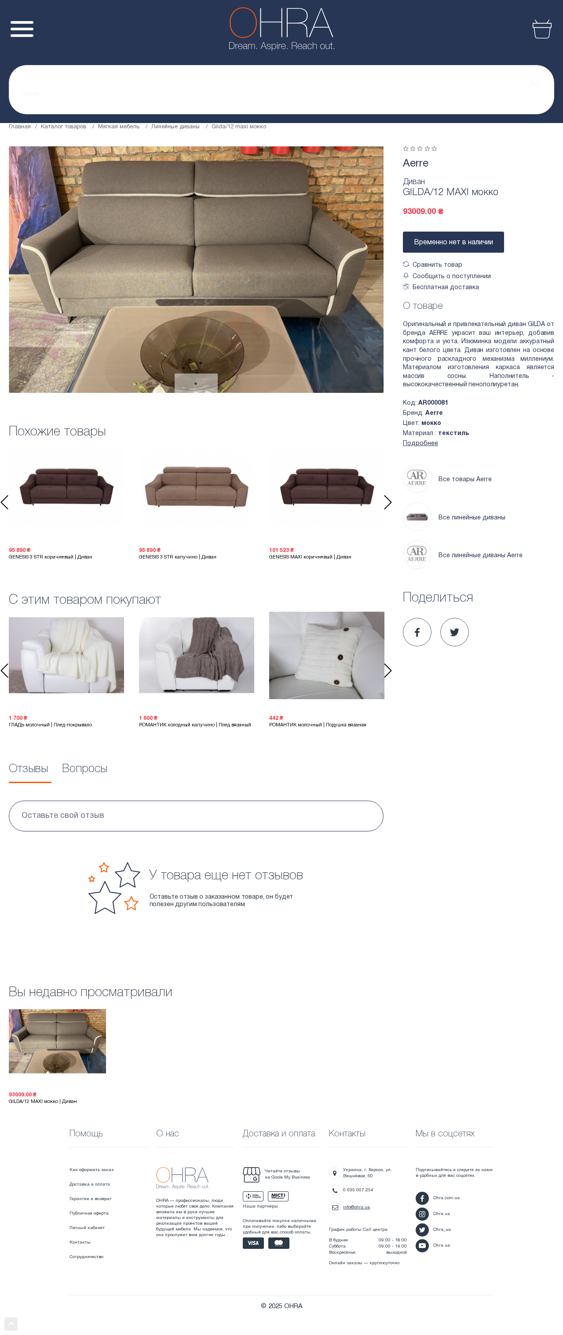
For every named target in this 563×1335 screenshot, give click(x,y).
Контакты (80, 1242)
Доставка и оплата (89, 1184)
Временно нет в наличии (453, 242)
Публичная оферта (89, 1213)
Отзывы (28, 769)
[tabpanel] (196, 269)
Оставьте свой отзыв (63, 816)
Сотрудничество (86, 1257)
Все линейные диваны (472, 518)
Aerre (415, 164)
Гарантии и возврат (90, 1199)
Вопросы (84, 769)
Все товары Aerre (465, 479)
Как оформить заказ (91, 1170)
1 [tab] (195, 384)
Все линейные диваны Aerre (481, 556)
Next (388, 502)
